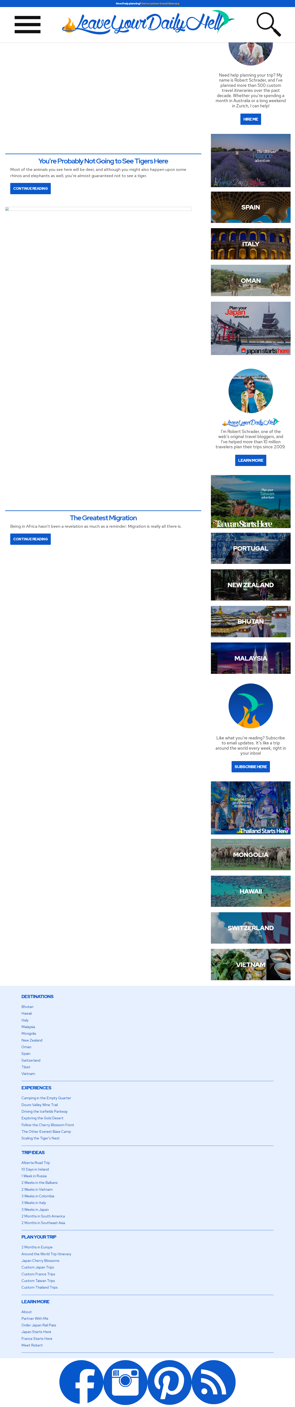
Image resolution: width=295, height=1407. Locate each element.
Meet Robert (32, 1345)
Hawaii (26, 1013)
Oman (26, 1047)
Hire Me (250, 119)
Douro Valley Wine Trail (39, 1104)
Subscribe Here (251, 766)
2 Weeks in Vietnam (37, 1189)
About (26, 1312)
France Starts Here (36, 1338)
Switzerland (30, 1060)
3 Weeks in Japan (35, 1209)
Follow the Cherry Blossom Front (47, 1125)
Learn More (250, 460)
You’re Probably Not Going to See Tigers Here (103, 161)
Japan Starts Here (36, 1331)
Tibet (25, 1067)
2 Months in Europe (37, 1247)
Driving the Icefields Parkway (44, 1111)
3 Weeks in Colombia (37, 1196)
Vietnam (28, 1073)
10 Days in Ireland (35, 1169)
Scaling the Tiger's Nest (40, 1138)
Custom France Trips (38, 1274)
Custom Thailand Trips (39, 1287)
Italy (24, 1020)
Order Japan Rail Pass (38, 1325)
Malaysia (28, 1026)
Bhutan (27, 1006)
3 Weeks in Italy (33, 1202)
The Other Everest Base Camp (46, 1131)
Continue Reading (30, 188)
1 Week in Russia (34, 1176)
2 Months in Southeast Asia (43, 1222)
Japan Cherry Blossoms (40, 1260)
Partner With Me (34, 1318)
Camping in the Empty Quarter (46, 1098)
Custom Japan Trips (37, 1267)
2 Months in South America (43, 1216)
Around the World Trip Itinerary (46, 1254)
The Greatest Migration (103, 517)
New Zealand (31, 1040)
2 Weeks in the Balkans (39, 1182)
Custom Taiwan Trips (38, 1280)
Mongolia (28, 1033)
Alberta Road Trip (35, 1162)
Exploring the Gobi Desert (42, 1118)
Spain (25, 1053)
